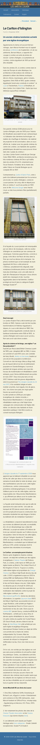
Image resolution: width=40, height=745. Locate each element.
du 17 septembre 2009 (18, 473)
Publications (7, 14)
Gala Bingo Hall (15, 624)
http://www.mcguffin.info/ (11, 596)
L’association (15, 10)
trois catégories (19, 723)
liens (25, 716)
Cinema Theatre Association (13, 713)
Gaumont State (26, 598)
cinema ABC (7, 611)
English (24, 14)
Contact (16, 14)
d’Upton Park (23, 175)
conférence (14, 50)
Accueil (6, 10)
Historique (25, 10)
